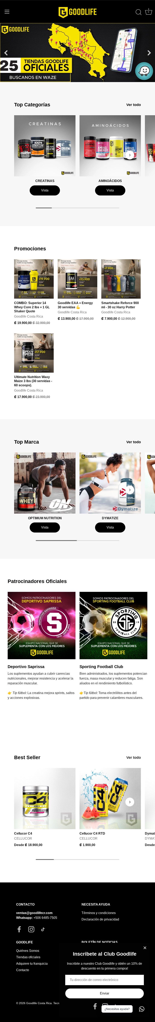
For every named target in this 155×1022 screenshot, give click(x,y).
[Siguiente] (149, 52)
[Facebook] (95, 1006)
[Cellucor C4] (44, 798)
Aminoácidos (110, 181)
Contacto (22, 970)
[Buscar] (138, 12)
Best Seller (27, 757)
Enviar (104, 993)
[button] (25, 155)
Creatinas (44, 181)
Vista (44, 190)
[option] (77, 52)
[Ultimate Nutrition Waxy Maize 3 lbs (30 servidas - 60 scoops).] (34, 353)
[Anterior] (6, 52)
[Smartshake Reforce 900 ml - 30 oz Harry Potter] (121, 279)
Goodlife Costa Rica (39, 1003)
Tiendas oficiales (28, 957)
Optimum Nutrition (45, 518)
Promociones (30, 248)
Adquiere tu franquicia (32, 963)
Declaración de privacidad (100, 919)
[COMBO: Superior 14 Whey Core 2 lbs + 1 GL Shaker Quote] (34, 279)
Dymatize (110, 518)
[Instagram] (105, 1006)
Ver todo (133, 105)
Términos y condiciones (99, 913)
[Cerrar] (144, 947)
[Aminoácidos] (110, 145)
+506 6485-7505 (45, 917)
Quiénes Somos (27, 950)
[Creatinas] (44, 145)
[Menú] (7, 11)
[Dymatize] (110, 483)
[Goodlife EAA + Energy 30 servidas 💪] (77, 279)
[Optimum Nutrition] (44, 483)
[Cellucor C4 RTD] (110, 798)
